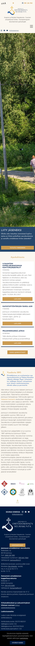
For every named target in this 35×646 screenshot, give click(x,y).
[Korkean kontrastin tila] (13, 3)
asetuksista (24, 638)
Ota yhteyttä (12, 566)
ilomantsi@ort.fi (15, 588)
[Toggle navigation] (31, 26)
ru (31, 3)
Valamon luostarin (8, 399)
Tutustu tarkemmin (17, 248)
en (25, 3)
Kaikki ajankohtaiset (17, 352)
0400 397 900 (10, 555)
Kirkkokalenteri (14, 30)
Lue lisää (17, 299)
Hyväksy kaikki (17, 643)
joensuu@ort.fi (15, 560)
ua (28, 3)
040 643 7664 (23, 558)
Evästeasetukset (17, 545)
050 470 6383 (10, 585)
